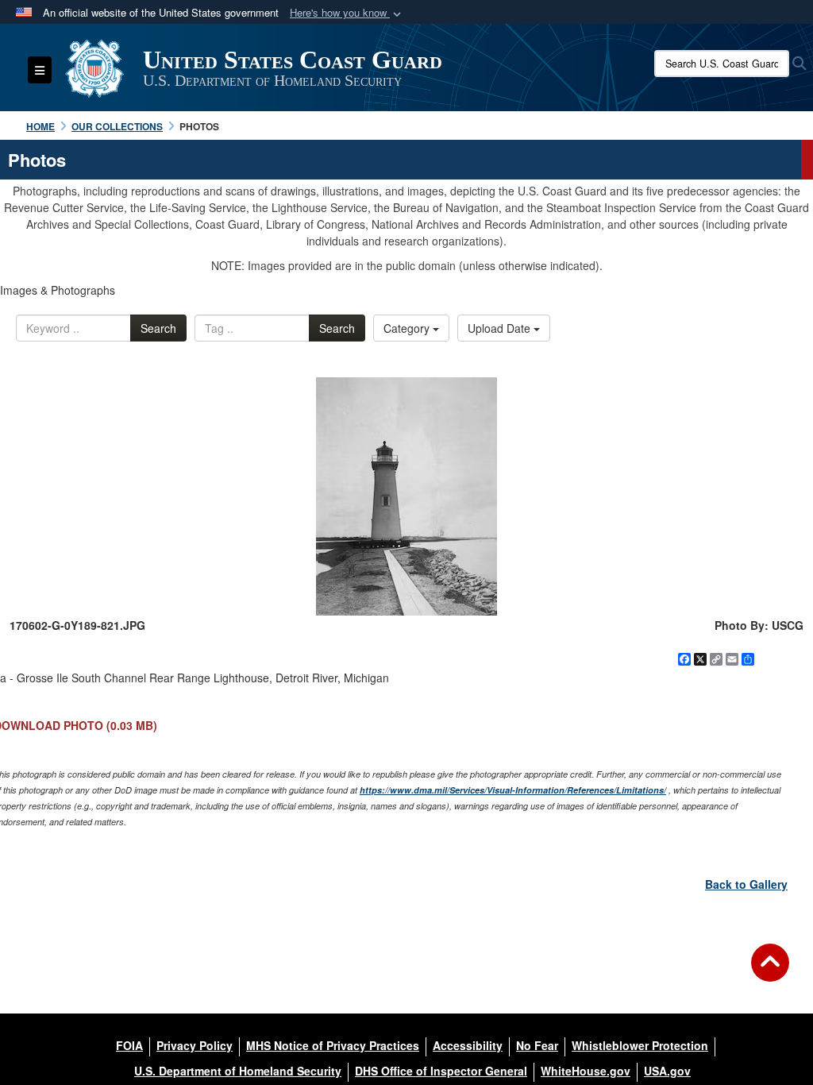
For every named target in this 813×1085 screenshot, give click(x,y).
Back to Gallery (746, 884)
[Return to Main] (770, 972)
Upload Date (501, 328)
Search (158, 328)
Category (408, 328)
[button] (347, 13)
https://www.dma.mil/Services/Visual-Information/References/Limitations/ (513, 790)
